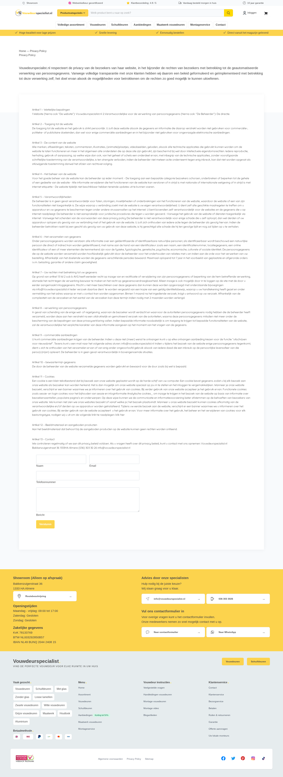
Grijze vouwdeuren (26, 713)
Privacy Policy (134, 759)
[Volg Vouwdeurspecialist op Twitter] (233, 759)
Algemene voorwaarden (110, 759)
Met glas (61, 688)
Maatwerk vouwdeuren (171, 24)
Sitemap (149, 759)
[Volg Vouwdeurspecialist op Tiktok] (263, 759)
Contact (221, 24)
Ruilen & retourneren (219, 715)
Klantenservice (216, 694)
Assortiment (84, 694)
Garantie (213, 722)
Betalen (213, 708)
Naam (39, 465)
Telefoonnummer (46, 482)
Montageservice (200, 24)
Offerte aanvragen (218, 729)
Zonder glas (22, 697)
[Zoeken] (228, 12)
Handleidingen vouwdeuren (157, 694)
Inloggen (251, 12)
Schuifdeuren (119, 24)
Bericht (40, 515)
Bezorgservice (216, 701)
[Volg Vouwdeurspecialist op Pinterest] (243, 759)
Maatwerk (48, 713)
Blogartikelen (150, 715)
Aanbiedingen (142, 24)
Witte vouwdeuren (54, 705)
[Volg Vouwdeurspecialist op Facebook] (223, 759)
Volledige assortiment (70, 24)
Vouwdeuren (98, 24)
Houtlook (65, 713)
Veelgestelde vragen (154, 687)
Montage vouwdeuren (154, 701)
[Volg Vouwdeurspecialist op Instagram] (253, 759)
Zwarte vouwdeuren (26, 705)
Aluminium (21, 721)
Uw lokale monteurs (219, 735)
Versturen (45, 524)
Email (92, 465)
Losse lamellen (43, 697)
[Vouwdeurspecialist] (34, 13)
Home (22, 51)
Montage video (151, 708)
